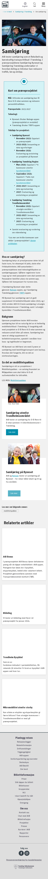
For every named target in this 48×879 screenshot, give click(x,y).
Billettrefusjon (24, 819)
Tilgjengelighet (24, 752)
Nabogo (13, 290)
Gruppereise (24, 789)
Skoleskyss (24, 762)
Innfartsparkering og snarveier (24, 759)
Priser (24, 779)
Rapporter (24, 833)
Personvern (24, 836)
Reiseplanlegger (24, 741)
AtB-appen (24, 755)
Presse (24, 826)
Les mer (12, 432)
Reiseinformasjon (24, 745)
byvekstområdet (23, 170)
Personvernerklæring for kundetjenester (24, 860)
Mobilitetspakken (18, 380)
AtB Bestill (24, 765)
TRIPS (22, 293)
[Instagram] (26, 853)
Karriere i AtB (24, 829)
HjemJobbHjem (24, 799)
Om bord (24, 769)
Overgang (24, 802)
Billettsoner (24, 785)
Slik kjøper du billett (24, 782)
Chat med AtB (24, 816)
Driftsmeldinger (24, 748)
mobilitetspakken (10, 511)
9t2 (24, 792)
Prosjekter (24, 822)
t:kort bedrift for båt (24, 796)
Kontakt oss (24, 812)
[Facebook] (21, 853)
